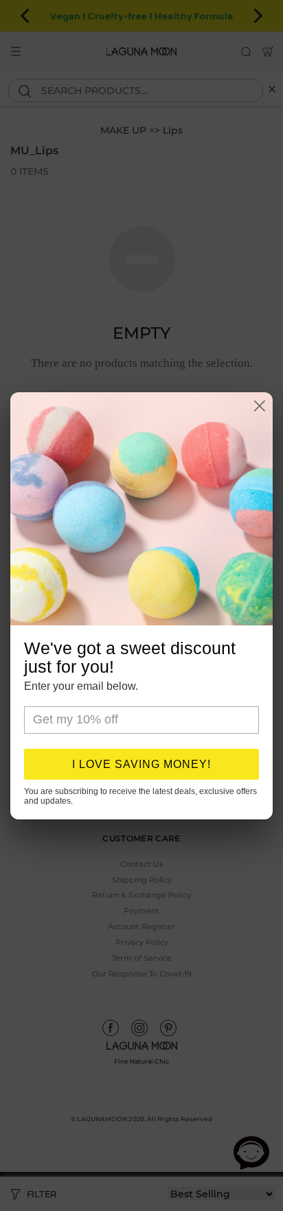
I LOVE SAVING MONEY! (141, 764)
